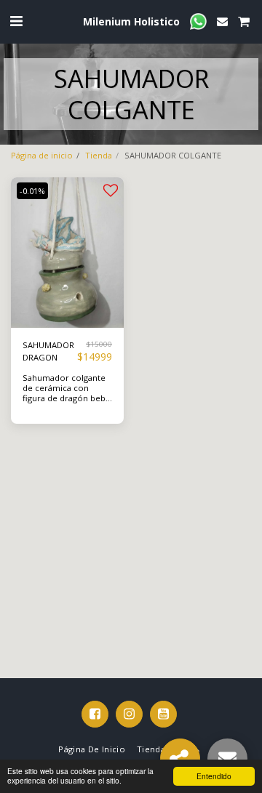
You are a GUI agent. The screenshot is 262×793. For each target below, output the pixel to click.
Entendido (213, 775)
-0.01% (32, 190)
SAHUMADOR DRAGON (48, 351)
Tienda (98, 155)
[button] (16, 21)
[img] (67, 252)
